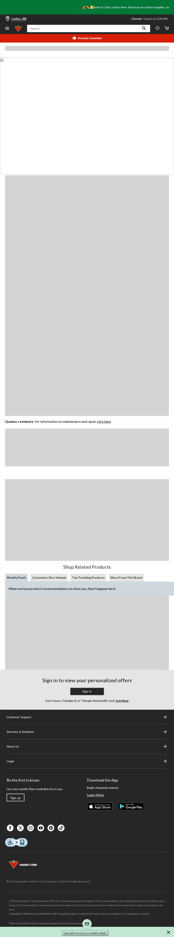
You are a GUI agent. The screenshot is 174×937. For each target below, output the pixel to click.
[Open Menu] (7, 28)
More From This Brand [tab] (126, 577)
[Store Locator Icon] (7, 18)
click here (104, 421)
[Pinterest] (51, 828)
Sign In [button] (87, 691)
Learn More (95, 795)
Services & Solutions (20, 731)
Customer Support (19, 717)
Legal (10, 761)
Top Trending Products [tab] (88, 577)
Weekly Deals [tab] (16, 577)
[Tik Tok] (61, 828)
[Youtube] (40, 828)
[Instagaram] (30, 828)
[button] (144, 28)
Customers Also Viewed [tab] (49, 577)
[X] (20, 828)
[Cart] (167, 28)
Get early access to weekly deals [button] (85, 933)
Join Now (122, 700)
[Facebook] (10, 828)
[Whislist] (157, 28)
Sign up (15, 798)
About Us (13, 746)
